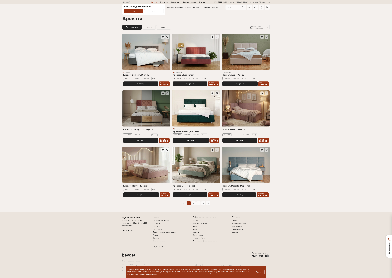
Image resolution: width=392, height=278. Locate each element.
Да (134, 11)
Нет (153, 11)
